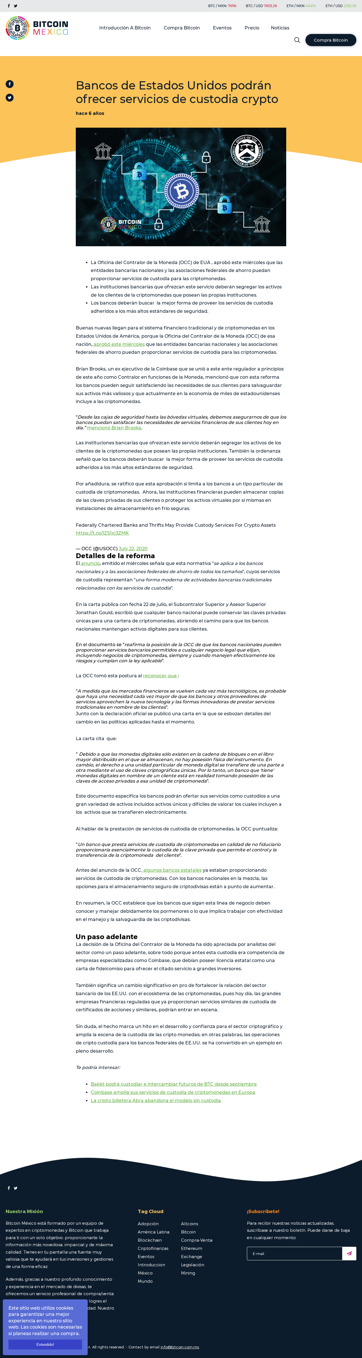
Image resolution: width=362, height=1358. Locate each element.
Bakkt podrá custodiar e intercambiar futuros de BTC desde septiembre (174, 1084)
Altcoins (189, 1223)
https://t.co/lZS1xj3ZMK (102, 533)
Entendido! (45, 1344)
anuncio (90, 563)
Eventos (222, 28)
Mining (188, 1272)
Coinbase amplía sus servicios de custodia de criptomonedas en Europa (173, 1092)
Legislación (192, 1264)
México (145, 1272)
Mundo (145, 1281)
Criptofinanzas (153, 1248)
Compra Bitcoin (182, 28)
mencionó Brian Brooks (114, 427)
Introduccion (151, 1264)
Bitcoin (188, 1231)
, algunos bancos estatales (171, 870)
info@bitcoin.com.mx (180, 1347)
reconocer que (160, 675)
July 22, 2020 (133, 548)
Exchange (191, 1256)
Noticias (280, 28)
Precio (252, 28)
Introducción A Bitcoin (125, 28)
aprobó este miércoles (118, 344)
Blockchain (150, 1240)
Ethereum (191, 1248)
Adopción (148, 1223)
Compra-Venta (196, 1240)
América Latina (153, 1231)
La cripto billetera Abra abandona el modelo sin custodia (156, 1100)
